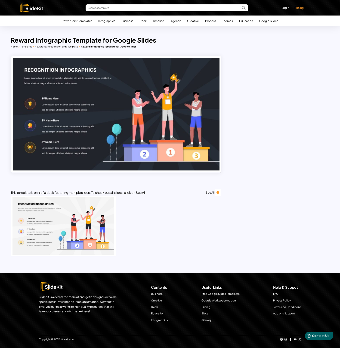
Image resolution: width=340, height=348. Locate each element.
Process (210, 21)
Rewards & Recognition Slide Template (56, 46)
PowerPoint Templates (77, 21)
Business (127, 21)
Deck (143, 21)
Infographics (106, 21)
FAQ (275, 293)
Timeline (158, 21)
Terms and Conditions (287, 307)
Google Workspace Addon (218, 300)
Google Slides (268, 21)
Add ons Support (284, 313)
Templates (26, 46)
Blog (204, 313)
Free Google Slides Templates (220, 293)
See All (210, 192)
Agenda (175, 21)
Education (246, 21)
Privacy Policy (282, 300)
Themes (227, 21)
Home (14, 46)
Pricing (299, 7)
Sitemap (206, 320)
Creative (193, 21)
